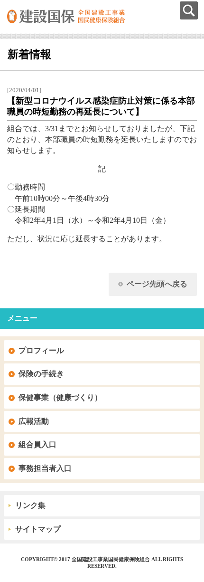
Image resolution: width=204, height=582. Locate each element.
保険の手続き (41, 374)
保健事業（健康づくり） (60, 397)
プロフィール (41, 350)
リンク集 (30, 505)
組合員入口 (37, 444)
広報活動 (34, 421)
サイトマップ (38, 529)
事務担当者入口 (45, 468)
